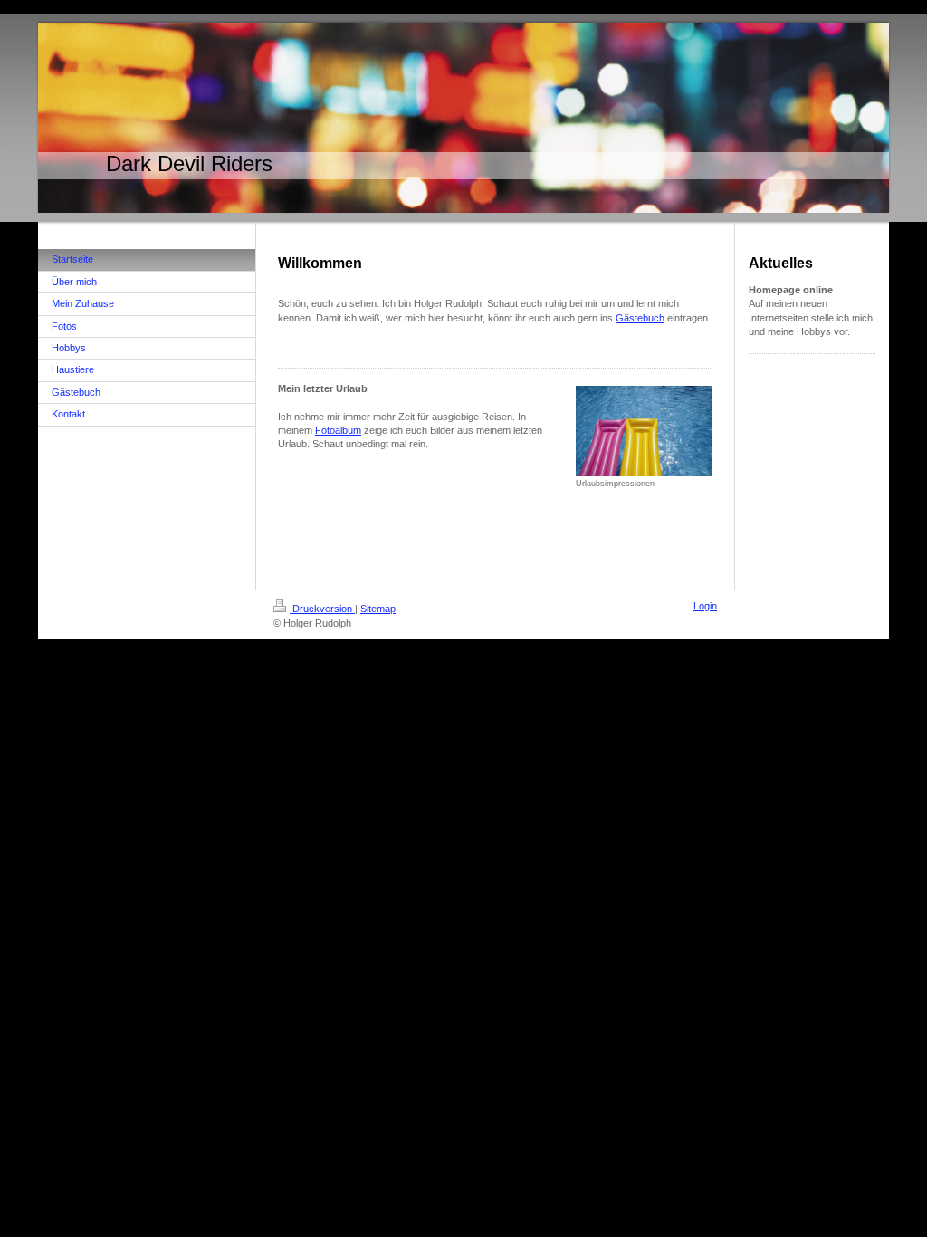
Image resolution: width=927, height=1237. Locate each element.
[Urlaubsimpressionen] (644, 431)
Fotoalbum (338, 430)
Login (705, 605)
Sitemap (378, 608)
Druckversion (322, 608)
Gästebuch (640, 317)
